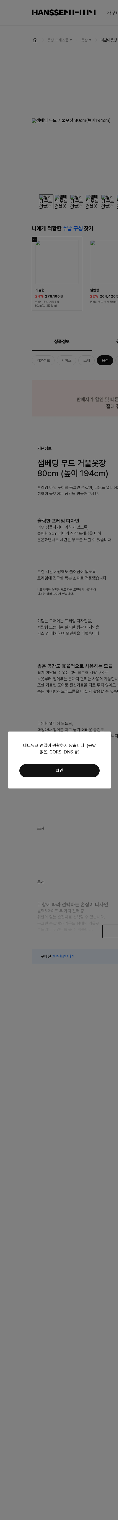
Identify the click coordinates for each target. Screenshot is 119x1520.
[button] (59, 770)
